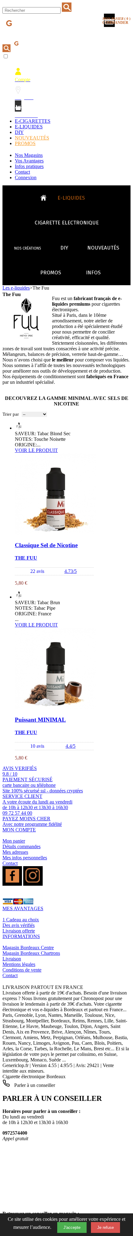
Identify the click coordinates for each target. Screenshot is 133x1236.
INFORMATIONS (21, 936)
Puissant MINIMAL (40, 719)
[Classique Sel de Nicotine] (55, 533)
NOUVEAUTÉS (32, 137)
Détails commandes (21, 846)
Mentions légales (18, 964)
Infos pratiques (29, 166)
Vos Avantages (29, 160)
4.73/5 (70, 571)
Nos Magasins (29, 155)
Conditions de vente (21, 969)
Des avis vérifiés (18, 925)
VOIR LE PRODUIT (36, 450)
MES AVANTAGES (22, 908)
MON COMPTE (19, 829)
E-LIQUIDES (29, 126)
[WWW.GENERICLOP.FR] (46, 196)
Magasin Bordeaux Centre (28, 947)
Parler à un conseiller (34, 1085)
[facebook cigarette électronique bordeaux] (12, 884)
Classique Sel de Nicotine (46, 545)
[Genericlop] (30, 33)
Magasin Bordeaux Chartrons (31, 953)
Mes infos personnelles (24, 857)
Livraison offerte (18, 930)
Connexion (25, 177)
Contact (22, 172)
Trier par (10, 414)
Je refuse (105, 1227)
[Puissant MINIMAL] (55, 707)
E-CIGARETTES (32, 121)
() (116, 21)
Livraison (11, 958)
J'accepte (71, 1227)
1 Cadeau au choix (20, 919)
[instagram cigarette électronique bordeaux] (33, 884)
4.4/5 (70, 746)
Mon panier (13, 841)
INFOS (93, 272)
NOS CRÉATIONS (27, 248)
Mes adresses (15, 852)
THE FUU (26, 557)
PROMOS (25, 143)
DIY (19, 132)
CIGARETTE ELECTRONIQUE (67, 222)
